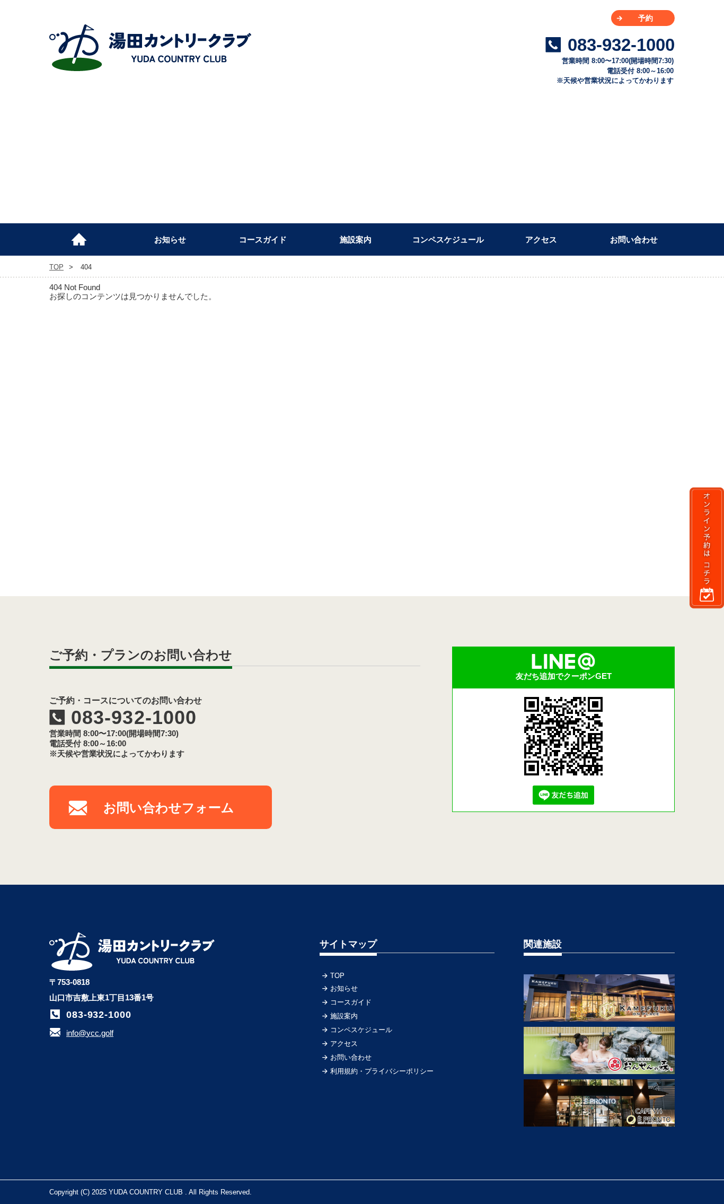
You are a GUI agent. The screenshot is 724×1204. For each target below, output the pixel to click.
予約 (645, 18)
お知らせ (170, 239)
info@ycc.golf (89, 1032)
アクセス (541, 239)
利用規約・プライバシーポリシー (382, 1071)
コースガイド (263, 239)
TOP (83, 235)
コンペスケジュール (448, 239)
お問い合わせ (634, 239)
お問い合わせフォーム (168, 807)
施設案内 (356, 239)
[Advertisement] (595, 392)
